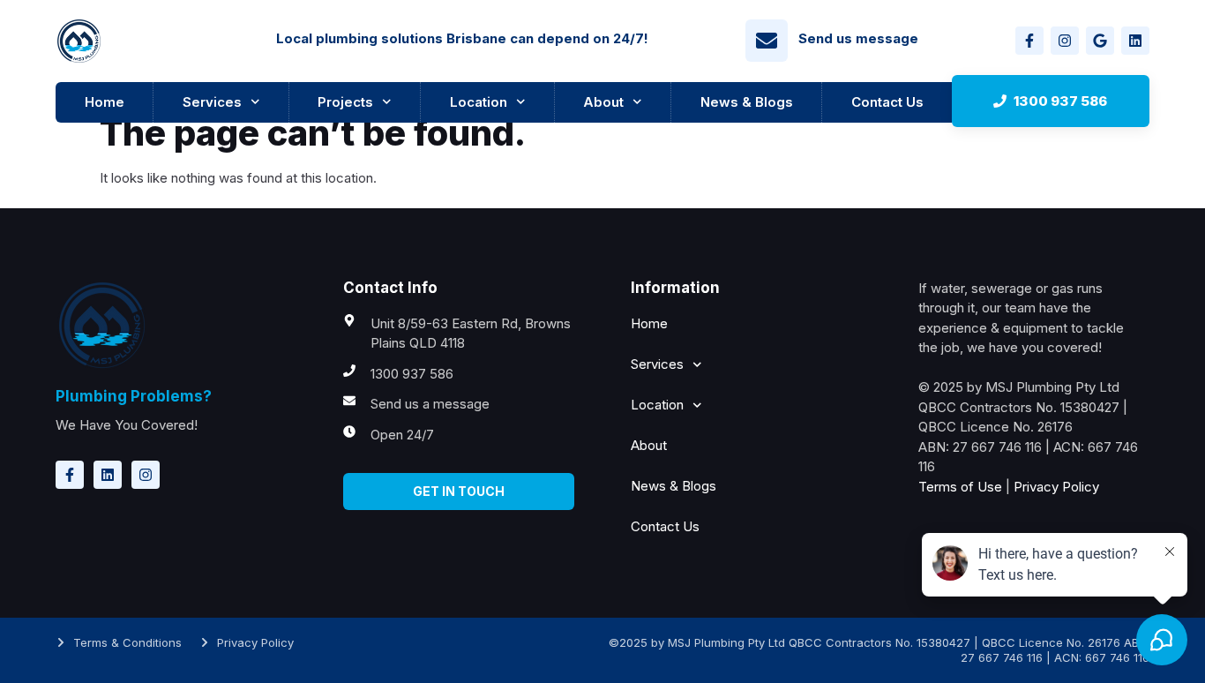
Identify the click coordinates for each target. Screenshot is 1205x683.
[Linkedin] (1135, 40)
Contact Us (887, 102)
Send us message (858, 38)
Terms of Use (960, 486)
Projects (345, 102)
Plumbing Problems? (134, 396)
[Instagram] (1065, 40)
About (603, 102)
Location (478, 102)
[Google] (1100, 40)
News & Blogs (746, 102)
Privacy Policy (1056, 486)
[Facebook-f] (1029, 40)
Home (104, 102)
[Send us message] (766, 40)
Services (212, 102)
